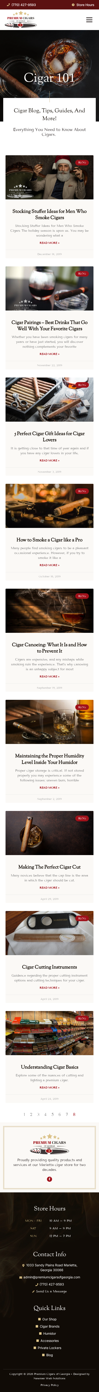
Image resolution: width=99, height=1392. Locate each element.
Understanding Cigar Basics (49, 1067)
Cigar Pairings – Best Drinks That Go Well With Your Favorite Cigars (49, 325)
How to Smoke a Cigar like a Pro (49, 540)
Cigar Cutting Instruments (49, 967)
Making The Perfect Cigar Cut (49, 867)
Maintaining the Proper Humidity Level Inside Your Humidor (49, 759)
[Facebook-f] (49, 1179)
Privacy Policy (50, 1385)
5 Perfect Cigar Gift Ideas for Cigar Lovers (50, 437)
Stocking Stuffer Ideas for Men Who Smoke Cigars (49, 214)
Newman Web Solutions (49, 1378)
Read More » (49, 242)
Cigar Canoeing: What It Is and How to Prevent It (49, 648)
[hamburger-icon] (89, 20)
